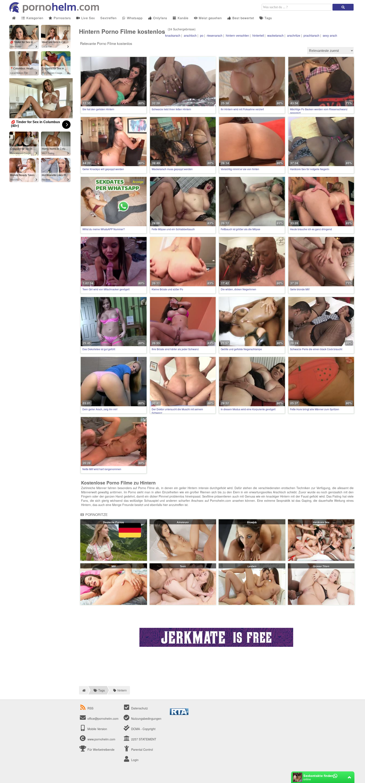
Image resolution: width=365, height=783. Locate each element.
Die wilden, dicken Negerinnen (238, 289)
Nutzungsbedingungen (145, 718)
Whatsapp (134, 18)
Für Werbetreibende (100, 749)
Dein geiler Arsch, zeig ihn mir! (99, 409)
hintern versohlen (237, 35)
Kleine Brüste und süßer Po (167, 289)
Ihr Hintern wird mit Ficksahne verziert (242, 109)
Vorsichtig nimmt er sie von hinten (240, 169)
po (201, 35)
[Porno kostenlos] (55, 11)
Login (134, 760)
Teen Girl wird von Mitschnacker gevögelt (105, 289)
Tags (267, 18)
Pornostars (62, 18)
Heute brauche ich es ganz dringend (311, 229)
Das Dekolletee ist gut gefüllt (98, 349)
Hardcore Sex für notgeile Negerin (309, 169)
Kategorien (34, 18)
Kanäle (182, 18)
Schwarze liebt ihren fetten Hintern (171, 109)
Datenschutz (139, 708)
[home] (83, 690)
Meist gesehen (210, 18)
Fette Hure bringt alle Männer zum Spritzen (314, 409)
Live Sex (87, 18)
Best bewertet (242, 18)
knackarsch (172, 35)
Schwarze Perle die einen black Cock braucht (316, 349)
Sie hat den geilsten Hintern (98, 109)
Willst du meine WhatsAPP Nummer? (103, 229)
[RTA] (179, 714)
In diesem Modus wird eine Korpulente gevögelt (248, 409)
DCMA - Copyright (142, 729)
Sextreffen (108, 18)
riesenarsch (214, 35)
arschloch (190, 35)
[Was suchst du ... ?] (343, 7)
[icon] (13, 18)
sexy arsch (330, 35)
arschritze (293, 35)
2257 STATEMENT (143, 739)
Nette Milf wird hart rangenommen (101, 469)
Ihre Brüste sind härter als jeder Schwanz (175, 349)
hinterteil (258, 35)
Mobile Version (97, 729)
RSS (90, 708)
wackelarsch (275, 35)
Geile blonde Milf (299, 289)
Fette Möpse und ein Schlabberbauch (173, 229)
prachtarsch (311, 35)
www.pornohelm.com (101, 739)
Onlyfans (159, 18)
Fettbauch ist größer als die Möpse (240, 229)
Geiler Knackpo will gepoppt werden (103, 169)
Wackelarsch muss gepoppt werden (172, 169)
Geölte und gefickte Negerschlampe (241, 349)
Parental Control (141, 749)
